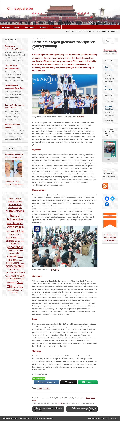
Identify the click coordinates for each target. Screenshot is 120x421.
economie (11, 237)
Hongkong (11, 250)
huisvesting (13, 253)
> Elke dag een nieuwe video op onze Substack (110, 237)
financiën (15, 244)
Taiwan (7, 276)
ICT (19, 253)
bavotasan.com (112, 418)
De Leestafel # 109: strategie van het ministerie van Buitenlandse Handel (15, 183)
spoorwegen (11, 272)
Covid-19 (10, 231)
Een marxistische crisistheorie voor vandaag (110, 68)
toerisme (20, 278)
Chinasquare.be (35, 418)
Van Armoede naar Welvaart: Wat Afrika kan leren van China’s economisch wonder (110, 88)
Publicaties (56, 27)
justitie (20, 257)
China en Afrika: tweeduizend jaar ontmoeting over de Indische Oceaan (13, 67)
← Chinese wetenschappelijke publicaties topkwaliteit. (48, 409)
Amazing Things (12, 418)
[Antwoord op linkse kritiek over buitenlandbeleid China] (13, 168)
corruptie (18, 226)
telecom (46, 388)
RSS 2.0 (60, 403)
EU (16, 241)
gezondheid (15, 247)
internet (12, 256)
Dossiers (43, 27)
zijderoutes (12, 290)
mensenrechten (15, 266)
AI (20, 199)
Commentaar (29, 27)
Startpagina (6, 27)
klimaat (12, 259)
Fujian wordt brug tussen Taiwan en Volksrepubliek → (84, 409)
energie (10, 240)
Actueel (16, 27)
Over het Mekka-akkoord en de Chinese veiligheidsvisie (14, 106)
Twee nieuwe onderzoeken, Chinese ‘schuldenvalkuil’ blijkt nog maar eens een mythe (14, 47)
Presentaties (101, 31)
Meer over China (84, 31)
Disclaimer (80, 117)
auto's (19, 201)
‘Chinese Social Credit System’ (110, 108)
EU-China (21, 241)
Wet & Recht (43, 39)
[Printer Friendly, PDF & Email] (38, 378)
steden (21, 272)
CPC (18, 231)
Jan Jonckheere (39, 49)
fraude (40, 388)
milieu (12, 269)
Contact (114, 31)
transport (10, 283)
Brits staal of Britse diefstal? (12, 126)
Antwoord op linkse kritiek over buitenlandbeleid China (14, 156)
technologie (18, 275)
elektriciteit (21, 238)
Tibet (15, 278)
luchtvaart (19, 260)
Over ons (70, 31)
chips (9, 226)
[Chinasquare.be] (60, 12)
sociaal (18, 269)
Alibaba (11, 201)
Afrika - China (14, 199)
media (22, 263)
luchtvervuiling (12, 263)
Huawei (19, 250)
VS (16, 283)
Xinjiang (19, 287)
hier (106, 171)
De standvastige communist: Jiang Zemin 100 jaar (15, 87)
